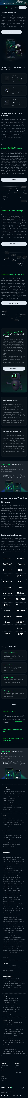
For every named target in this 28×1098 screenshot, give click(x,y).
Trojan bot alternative (18, 1051)
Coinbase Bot (18, 872)
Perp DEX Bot (20, 928)
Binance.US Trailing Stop (9, 791)
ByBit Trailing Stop (17, 796)
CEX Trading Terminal (8, 835)
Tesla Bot (21, 950)
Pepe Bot (14, 928)
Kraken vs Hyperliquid (8, 1042)
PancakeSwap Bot (7, 928)
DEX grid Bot (11, 884)
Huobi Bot (16, 897)
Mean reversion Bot (7, 912)
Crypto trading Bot (15, 875)
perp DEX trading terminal (9, 930)
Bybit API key (14, 1002)
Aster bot (22, 855)
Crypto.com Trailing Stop (9, 802)
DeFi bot (5, 884)
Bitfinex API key (14, 998)
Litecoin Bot (11, 910)
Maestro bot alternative (8, 1044)
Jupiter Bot (14, 908)
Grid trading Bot (19, 895)
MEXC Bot (5, 921)
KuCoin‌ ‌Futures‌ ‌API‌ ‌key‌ (8, 1009)
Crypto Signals (17, 835)
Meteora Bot (21, 915)
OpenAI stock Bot (18, 926)
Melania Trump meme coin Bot (10, 915)
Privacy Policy (18, 1072)
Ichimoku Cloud (17, 987)
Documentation (4, 1065)
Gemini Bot (11, 895)
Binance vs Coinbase (8, 826)
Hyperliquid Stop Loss (8, 970)
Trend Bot (12, 952)
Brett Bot (5, 870)
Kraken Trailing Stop (20, 805)
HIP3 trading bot (7, 908)
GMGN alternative (18, 1035)
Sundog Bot (13, 948)
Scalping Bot (6, 941)
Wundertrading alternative (18, 1053)
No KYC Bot (21, 921)
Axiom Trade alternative (18, 1024)
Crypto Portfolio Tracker (8, 837)
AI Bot (11, 857)
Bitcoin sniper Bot (20, 861)
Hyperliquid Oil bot (20, 906)
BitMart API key (14, 1000)
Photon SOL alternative (8, 1047)
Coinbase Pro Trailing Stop (9, 798)
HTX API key (6, 1007)
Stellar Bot (16, 944)
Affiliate (3, 1070)
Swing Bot (19, 948)
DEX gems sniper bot (8, 881)
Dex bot (15, 881)
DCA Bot (16, 879)
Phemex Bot (19, 930)
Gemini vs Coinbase (7, 824)
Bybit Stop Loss (16, 965)
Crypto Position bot (15, 877)
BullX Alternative (7, 1031)
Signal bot (20, 941)
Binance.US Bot (20, 859)
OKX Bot (9, 924)
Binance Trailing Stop (8, 789)
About (16, 1067)
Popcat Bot (5, 935)
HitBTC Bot (10, 897)
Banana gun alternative (8, 1029)
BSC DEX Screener (12, 870)
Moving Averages (7, 981)
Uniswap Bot (6, 955)
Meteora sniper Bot (7, 917)
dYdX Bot (19, 886)
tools (4, 833)
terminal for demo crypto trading (11, 950)
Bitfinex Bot (18, 864)
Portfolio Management (8, 822)
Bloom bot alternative (8, 1027)
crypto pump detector (8, 879)
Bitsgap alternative (19, 1029)
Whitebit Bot (6, 957)
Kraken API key (12, 1007)
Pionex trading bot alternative (10, 1049)
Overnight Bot (15, 924)
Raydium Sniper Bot (14, 939)
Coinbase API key (7, 1005)
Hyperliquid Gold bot (16, 899)
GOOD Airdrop (4, 1080)
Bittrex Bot (11, 866)
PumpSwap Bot (6, 937)
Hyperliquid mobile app (8, 901)
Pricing (2, 1067)
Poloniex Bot (11, 932)
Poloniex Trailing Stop (18, 807)
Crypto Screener (18, 837)
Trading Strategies (8, 976)
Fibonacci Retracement (8, 990)
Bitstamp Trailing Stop (18, 793)
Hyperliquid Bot (6, 899)
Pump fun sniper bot (16, 937)
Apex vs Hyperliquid (17, 1022)
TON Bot (17, 952)
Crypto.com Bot (6, 877)
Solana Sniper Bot (7, 946)
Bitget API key (6, 1000)
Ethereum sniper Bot (8, 890)
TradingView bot (7, 978)
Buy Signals (5, 839)
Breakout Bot (19, 868)
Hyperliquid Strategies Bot (9, 906)
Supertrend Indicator (16, 985)
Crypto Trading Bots (19, 822)
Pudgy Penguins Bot (14, 935)
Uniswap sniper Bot (14, 955)
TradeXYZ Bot (6, 952)
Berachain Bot (6, 859)
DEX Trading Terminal (8, 842)
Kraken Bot (5, 910)
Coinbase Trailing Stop (8, 800)
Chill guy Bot (11, 872)
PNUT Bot (5, 932)
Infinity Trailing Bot (15, 978)
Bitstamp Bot (11, 868)
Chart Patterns (14, 983)
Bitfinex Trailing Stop (20, 791)
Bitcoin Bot (17, 866)
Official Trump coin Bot (8, 926)
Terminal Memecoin (16, 844)
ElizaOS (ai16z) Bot (7, 888)
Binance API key (6, 998)
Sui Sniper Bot (6, 948)
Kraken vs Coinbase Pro (8, 818)
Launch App (22, 7)
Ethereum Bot (15, 888)
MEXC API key (18, 1009)
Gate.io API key (15, 1005)
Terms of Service (19, 1070)
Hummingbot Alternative (9, 1038)
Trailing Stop (15, 981)
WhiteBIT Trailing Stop (8, 809)
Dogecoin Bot (6, 886)
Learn (4, 815)
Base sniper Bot (11, 864)
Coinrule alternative (7, 1033)
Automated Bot (17, 857)
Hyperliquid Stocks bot (8, 904)
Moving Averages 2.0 (8, 987)
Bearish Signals (12, 839)
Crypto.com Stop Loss (18, 968)
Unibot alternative (7, 1053)
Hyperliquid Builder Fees (8, 846)
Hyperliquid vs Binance (8, 1040)
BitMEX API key (6, 1002)
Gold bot (5, 897)
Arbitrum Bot (16, 855)
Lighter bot (17, 910)
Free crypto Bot (17, 892)
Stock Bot (22, 944)
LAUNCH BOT (13, 368)
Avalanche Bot (6, 857)
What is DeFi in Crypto (8, 820)
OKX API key (6, 1011)
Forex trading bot (17, 890)
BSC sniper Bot (20, 870)
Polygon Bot (17, 932)
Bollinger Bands (6, 983)
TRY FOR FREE (10, 32)
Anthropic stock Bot (7, 855)
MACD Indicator (6, 985)
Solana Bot (14, 946)
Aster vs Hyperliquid (7, 1024)
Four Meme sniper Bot (8, 892)
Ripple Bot (22, 939)
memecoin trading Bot (8, 919)
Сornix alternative (15, 1031)
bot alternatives (7, 1020)
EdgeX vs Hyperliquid (18, 1033)
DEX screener (17, 842)
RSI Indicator (22, 983)
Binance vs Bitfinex (17, 824)
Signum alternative (7, 1051)
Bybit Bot (5, 872)
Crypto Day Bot (6, 875)
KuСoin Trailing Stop (7, 807)
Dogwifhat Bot (13, 886)
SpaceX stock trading (8, 944)
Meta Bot (15, 917)
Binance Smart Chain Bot (9, 861)
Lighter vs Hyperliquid (19, 1042)
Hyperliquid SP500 (18, 904)
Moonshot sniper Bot (13, 921)
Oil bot (4, 924)
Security (17, 1065)
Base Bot (5, 864)
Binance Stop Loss (7, 965)
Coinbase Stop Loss (7, 968)
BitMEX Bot (5, 866)
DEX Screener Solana (19, 884)
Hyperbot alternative (19, 1040)
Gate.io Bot (5, 895)
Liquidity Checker (7, 844)
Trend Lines (21, 981)
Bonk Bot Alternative (19, 1027)
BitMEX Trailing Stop (7, 793)
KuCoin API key (20, 1007)
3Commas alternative (8, 1035)
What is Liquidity (18, 820)
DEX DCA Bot (21, 881)
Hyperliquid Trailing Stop (8, 805)
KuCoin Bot (20, 908)
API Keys (5, 996)
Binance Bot (13, 859)
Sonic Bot (20, 946)
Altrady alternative (7, 1022)
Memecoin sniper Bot (19, 919)
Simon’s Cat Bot (13, 941)
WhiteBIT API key (7, 1014)
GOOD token (4, 1078)
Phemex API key (13, 1011)
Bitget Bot (5, 868)
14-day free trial (18, 721)
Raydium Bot (6, 939)
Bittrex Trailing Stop (7, 796)
